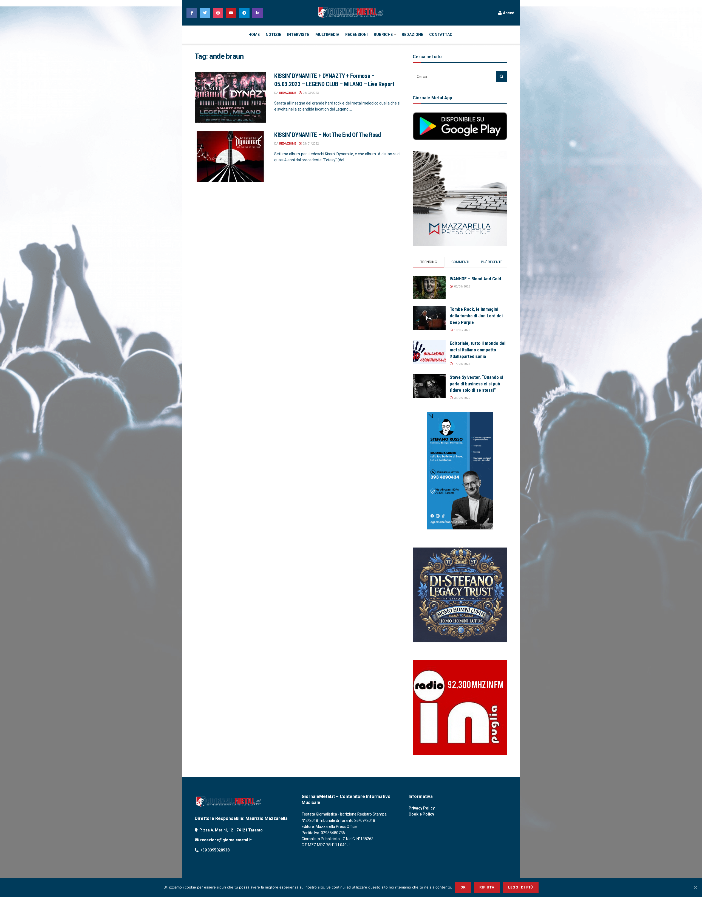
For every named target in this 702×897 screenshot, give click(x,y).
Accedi (509, 13)
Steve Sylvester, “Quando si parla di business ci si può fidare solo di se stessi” (476, 383)
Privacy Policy (422, 808)
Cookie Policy (421, 814)
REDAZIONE (412, 34)
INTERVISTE (298, 34)
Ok (463, 887)
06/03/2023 (310, 93)
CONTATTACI (441, 34)
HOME (254, 34)
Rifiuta (486, 887)
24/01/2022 (310, 143)
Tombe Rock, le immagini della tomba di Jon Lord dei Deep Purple (476, 315)
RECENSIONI (356, 34)
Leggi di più (520, 887)
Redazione (287, 93)
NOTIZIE (273, 34)
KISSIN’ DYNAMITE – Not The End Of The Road (327, 134)
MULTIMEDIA (327, 34)
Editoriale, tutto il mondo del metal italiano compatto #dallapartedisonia (477, 349)
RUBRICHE (383, 34)
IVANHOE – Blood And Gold (475, 278)
